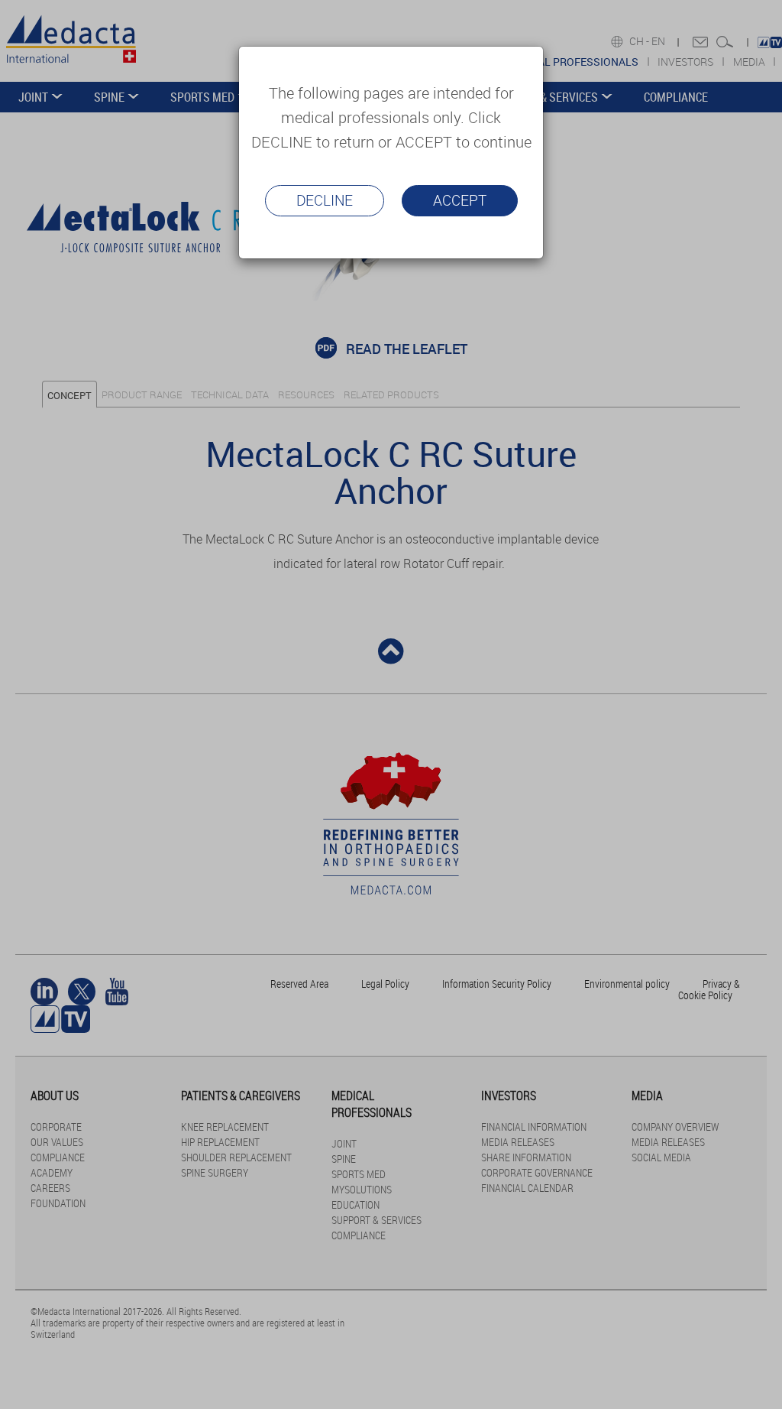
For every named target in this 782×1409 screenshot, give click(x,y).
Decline (324, 200)
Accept (459, 200)
